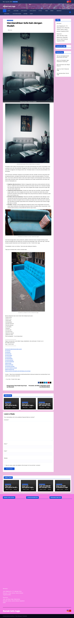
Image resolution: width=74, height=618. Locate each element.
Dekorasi (59, 10)
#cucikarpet (7, 350)
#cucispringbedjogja (9, 361)
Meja (46, 10)
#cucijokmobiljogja (9, 360)
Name (5, 443)
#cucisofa (19, 349)
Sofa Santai (33, 10)
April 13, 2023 (9, 489)
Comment (6, 419)
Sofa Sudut (24, 10)
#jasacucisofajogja (9, 364)
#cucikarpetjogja (8, 358)
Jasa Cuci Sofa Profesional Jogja (62, 486)
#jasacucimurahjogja (26, 371)
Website (5, 458)
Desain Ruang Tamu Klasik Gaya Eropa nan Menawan (17, 386)
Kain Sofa (6, 13)
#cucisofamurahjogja (9, 366)
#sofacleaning (14, 349)
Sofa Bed (16, 10)
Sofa (9, 10)
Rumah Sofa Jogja (9, 6)
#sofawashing (8, 349)
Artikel (26, 13)
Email (5, 451)
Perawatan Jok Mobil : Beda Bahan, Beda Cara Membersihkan (39, 386)
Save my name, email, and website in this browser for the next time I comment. (23, 465)
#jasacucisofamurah (9, 369)
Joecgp (14, 407)
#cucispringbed (8, 355)
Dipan (52, 10)
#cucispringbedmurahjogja (11, 367)
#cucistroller (19, 371)
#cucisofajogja (8, 356)
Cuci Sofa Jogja (17, 13)
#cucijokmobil (8, 353)
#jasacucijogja (8, 363)
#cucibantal (7, 352)
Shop (31, 13)
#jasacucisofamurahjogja (10, 371)
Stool (40, 10)
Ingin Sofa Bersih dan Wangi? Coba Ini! (45, 405)
